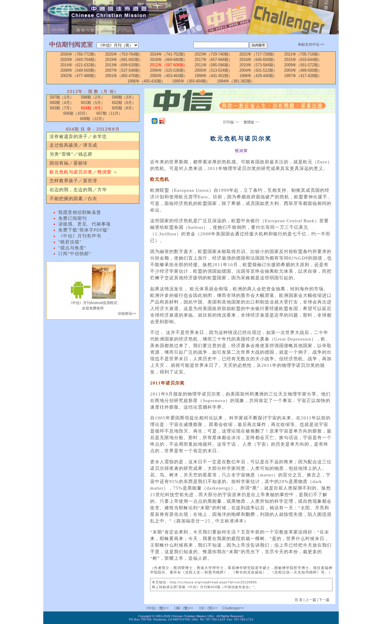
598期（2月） (93, 97)
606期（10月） (76, 113)
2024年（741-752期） (168, 54)
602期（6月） (124, 102)
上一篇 (310, 600)
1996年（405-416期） (146, 81)
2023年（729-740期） (213, 54)
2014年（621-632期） (79, 65)
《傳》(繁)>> (182, 608)
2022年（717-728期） (258, 54)
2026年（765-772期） (79, 54)
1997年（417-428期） (303, 75)
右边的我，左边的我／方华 (78, 189)
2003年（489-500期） (303, 70)
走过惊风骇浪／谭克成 (73, 145)
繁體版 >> (251, 122)
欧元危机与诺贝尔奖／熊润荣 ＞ (84, 172)
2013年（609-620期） (124, 65)
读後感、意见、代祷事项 (84, 224)
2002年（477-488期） (79, 75)
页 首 (299, 600)
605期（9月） (124, 108)
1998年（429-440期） (258, 75)
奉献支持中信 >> (311, 44)
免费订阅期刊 (72, 218)
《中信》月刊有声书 (79, 236)
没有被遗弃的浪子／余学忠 (78, 136)
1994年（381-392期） (236, 81)
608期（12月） (93, 118)
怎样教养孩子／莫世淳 (73, 180)
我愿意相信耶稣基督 (79, 212)
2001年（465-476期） (124, 75)
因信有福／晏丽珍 (69, 163)
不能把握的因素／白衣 (73, 198)
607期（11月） (109, 113)
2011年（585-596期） (213, 65)
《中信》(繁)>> (156, 608)
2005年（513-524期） (213, 70)
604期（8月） (93, 108)
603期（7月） (62, 108)
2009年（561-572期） (303, 65)
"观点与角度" (72, 248)
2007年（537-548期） (124, 70)
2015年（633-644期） (303, 59)
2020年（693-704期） (79, 59)
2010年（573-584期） (258, 65)
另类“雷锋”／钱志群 (71, 154)
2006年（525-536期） (168, 70)
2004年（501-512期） (258, 70)
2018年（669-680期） (168, 59)
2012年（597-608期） (168, 65)
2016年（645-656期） (258, 59)
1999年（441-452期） (213, 75)
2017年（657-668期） (213, 59)
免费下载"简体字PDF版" (84, 230)
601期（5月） (93, 102)
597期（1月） (62, 97)
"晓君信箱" (69, 242)
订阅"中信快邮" (74, 253)
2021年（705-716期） (303, 54)
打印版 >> (231, 122)
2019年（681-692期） (124, 59)
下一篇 (324, 600)
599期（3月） (124, 97)
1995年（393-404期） (191, 81)
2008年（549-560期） (79, 70)
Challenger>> (233, 608)
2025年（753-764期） (124, 54)
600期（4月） (62, 102)
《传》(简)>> (207, 608)
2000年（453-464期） (168, 75)
